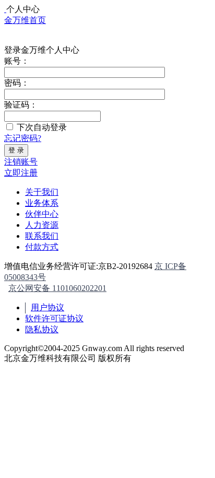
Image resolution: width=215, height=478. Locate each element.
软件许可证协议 (54, 318)
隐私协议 (41, 329)
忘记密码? (22, 138)
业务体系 (41, 203)
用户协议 (47, 307)
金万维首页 (25, 20)
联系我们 (41, 235)
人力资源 (41, 224)
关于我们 (41, 192)
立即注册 (21, 172)
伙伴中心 (41, 213)
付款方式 (41, 246)
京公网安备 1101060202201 (57, 288)
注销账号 (21, 161)
